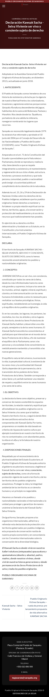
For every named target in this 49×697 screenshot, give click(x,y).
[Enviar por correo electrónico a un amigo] (27, 588)
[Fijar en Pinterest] (32, 588)
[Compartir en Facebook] (17, 588)
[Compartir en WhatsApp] (12, 588)
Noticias (33, 19)
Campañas (16, 19)
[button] (3, 6)
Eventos (25, 19)
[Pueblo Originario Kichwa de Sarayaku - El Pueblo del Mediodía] (24, 5)
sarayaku (37, 38)
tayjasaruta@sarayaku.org (24, 678)
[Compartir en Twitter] (22, 588)
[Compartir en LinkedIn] (37, 588)
